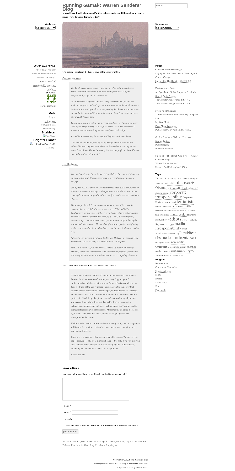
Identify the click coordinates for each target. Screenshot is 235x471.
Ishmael (159, 278)
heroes (166, 219)
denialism (169, 202)
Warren (52, 92)
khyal (172, 224)
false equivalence (187, 210)
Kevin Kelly (161, 282)
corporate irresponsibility (170, 194)
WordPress (143, 463)
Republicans (187, 237)
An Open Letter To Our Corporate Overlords (175, 92)
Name (67, 405)
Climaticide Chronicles (166, 267)
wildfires (51, 88)
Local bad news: (70, 164)
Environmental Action (165, 88)
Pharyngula (160, 290)
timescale (51, 84)
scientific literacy (179, 246)
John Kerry (192, 219)
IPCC (184, 219)
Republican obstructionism (175, 235)
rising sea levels (162, 242)
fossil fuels (174, 214)
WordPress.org (49, 128)
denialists (45, 73)
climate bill (193, 188)
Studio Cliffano (142, 467)
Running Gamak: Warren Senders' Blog (110, 463)
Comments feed (48, 124)
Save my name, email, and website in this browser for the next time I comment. (102, 425)
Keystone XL (162, 224)
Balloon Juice (161, 263)
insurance (42, 77)
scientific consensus (170, 244)
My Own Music (162, 122)
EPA (189, 206)
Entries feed (50, 120)
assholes (36, 73)
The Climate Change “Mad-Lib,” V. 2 (172, 99)
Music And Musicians (165, 110)
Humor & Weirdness (164, 148)
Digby (158, 274)
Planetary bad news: (71, 77)
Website (68, 418)
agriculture (180, 178)
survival (52, 81)
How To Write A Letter (165, 95)
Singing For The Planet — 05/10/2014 (173, 80)
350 (171, 178)
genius (183, 214)
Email (67, 412)
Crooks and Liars (163, 270)
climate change (162, 192)
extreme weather (172, 210)
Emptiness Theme (124, 467)
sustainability (39, 84)
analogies (193, 178)
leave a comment (48, 105)
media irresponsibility (170, 226)
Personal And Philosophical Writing (172, 167)
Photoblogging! (162, 144)
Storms (167, 251)
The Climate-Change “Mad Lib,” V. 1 (172, 103)
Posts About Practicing (166, 125)
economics (179, 206)
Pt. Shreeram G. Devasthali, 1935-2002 (173, 129)
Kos (157, 286)
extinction (159, 210)
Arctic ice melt (161, 183)
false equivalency (162, 214)
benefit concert (172, 188)
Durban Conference (163, 206)
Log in (52, 117)
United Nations (177, 255)
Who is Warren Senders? (166, 163)
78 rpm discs (162, 178)
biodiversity (183, 188)
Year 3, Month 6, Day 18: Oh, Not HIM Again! (86, 441)
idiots (53, 73)
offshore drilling (173, 233)
